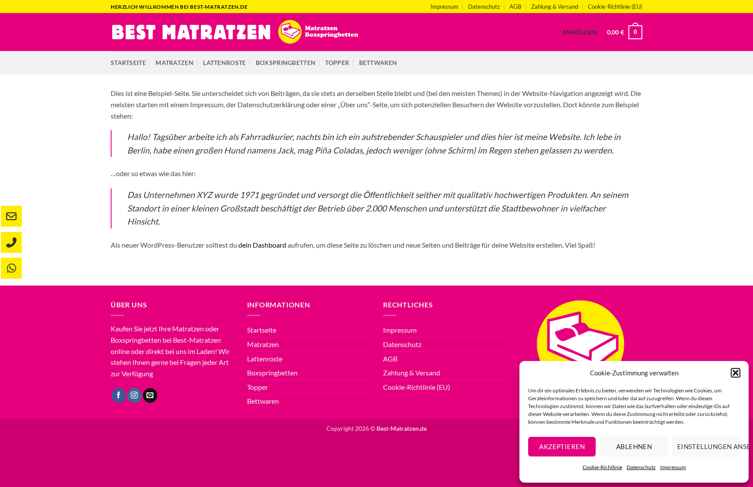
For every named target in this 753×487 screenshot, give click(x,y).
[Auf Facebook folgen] (119, 395)
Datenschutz (641, 467)
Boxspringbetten (285, 62)
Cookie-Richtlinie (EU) (615, 6)
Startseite (128, 62)
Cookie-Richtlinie (602, 467)
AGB (515, 6)
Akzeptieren (562, 446)
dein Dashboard (262, 245)
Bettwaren (378, 62)
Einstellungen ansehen (708, 446)
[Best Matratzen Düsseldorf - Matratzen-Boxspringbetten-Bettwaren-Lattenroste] (235, 32)
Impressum (673, 467)
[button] (735, 372)
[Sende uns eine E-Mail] (150, 395)
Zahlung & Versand (554, 6)
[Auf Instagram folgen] (134, 395)
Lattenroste (224, 62)
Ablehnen (634, 446)
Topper (337, 62)
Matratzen (174, 62)
